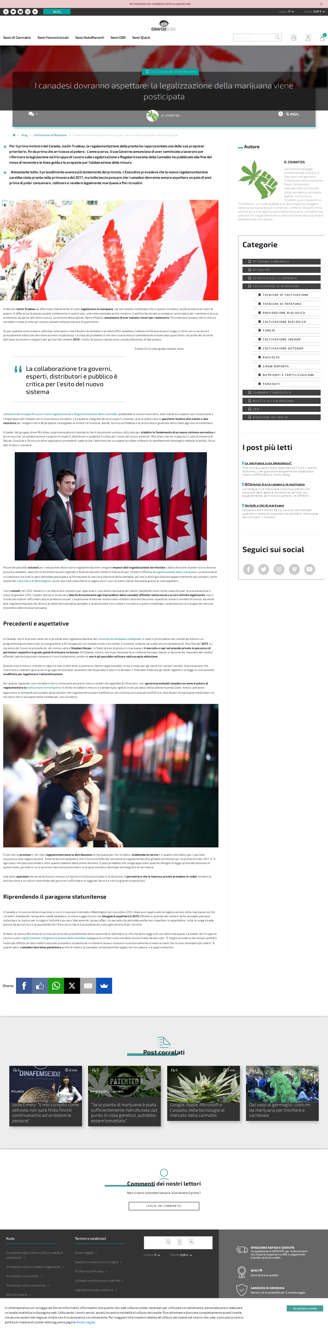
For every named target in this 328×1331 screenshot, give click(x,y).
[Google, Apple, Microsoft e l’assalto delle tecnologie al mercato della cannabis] (203, 1084)
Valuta (308, 11)
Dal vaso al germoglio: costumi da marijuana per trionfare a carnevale (279, 1110)
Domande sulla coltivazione (25, 1285)
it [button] (289, 11)
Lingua (282, 11)
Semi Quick (141, 37)
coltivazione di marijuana (43, 687)
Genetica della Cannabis (275, 278)
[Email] (88, 986)
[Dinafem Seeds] (163, 25)
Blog (57, 11)
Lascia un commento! (164, 1205)
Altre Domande (17, 1294)
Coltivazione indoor (282, 339)
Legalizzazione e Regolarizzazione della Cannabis (53, 938)
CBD (256, 409)
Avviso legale (84, 1252)
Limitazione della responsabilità (97, 1280)
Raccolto (271, 357)
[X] (72, 986)
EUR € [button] (318, 11)
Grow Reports (276, 366)
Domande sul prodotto (22, 1276)
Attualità (261, 270)
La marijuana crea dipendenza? (268, 463)
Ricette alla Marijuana (273, 401)
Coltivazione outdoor (283, 348)
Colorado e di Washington (34, 581)
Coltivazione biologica (284, 321)
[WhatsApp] (56, 986)
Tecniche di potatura (282, 304)
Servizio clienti (292, 38)
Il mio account (306, 38)
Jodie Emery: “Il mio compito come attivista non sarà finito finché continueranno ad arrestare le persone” (45, 1112)
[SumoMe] (104, 986)
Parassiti (271, 384)
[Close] (321, 4)
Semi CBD (118, 37)
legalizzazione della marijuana (176, 572)
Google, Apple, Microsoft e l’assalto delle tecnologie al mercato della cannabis (197, 1110)
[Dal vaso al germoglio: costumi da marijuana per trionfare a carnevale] (282, 1084)
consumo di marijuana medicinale (119, 639)
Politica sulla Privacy (89, 1271)
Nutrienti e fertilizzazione (288, 375)
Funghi (269, 330)
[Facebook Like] (40, 986)
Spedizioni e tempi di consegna (96, 1262)
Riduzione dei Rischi (270, 417)
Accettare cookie (305, 1308)
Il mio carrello (321, 38)
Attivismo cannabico (271, 261)
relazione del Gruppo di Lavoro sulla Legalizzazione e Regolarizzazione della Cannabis (60, 414)
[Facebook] (24, 986)
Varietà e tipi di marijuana (264, 505)
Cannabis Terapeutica (272, 392)
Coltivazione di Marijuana (174, 71)
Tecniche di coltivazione (285, 295)
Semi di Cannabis (17, 37)
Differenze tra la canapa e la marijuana (275, 484)
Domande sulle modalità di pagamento (33, 1267)
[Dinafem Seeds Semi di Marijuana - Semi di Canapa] (13, 135)
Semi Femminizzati (53, 37)
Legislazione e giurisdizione (94, 1290)
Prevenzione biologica (284, 312)
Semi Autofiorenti (89, 37)
